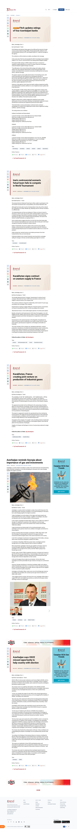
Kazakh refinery (26, 436)
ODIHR (20, 759)
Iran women (15, 243)
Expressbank (45, 148)
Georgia (14, 619)
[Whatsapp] (8, 822)
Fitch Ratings (15, 148)
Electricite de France (38, 342)
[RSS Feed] (24, 822)
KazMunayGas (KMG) (17, 436)
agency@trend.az (10, 813)
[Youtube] (16, 822)
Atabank (33, 148)
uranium (14, 342)
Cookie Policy (62, 807)
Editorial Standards (39, 807)
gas (25, 619)
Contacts (37, 805)
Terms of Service (63, 802)
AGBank (38, 148)
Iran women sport (22, 243)
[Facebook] (11, 822)
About (37, 802)
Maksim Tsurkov (31, 619)
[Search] (46, 9)
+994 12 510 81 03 (10, 812)
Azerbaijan (20, 619)
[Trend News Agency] (10, 801)
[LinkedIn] (21, 822)
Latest (24, 802)
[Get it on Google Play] (66, 822)
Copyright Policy (63, 805)
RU (68, 826)
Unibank (28, 148)
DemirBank (22, 148)
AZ (66, 826)
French (30, 342)
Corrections (38, 809)
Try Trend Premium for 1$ (19, 158)
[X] (14, 822)
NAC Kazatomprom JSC (22, 342)
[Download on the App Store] (57, 822)
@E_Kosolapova (30, 337)
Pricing (49, 802)
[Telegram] (19, 822)
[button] (8, 18)
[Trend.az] (11, 9)
